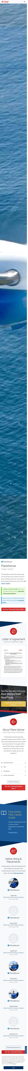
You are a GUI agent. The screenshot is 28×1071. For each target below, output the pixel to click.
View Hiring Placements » (13, 1047)
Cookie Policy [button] (10, 1062)
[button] (24, 1)
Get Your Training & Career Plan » (13, 609)
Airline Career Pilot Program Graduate (13, 897)
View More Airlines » (13, 782)
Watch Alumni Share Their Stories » (13, 704)
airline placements (18, 873)
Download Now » (13, 832)
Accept (13, 1067)
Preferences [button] (14, 1063)
